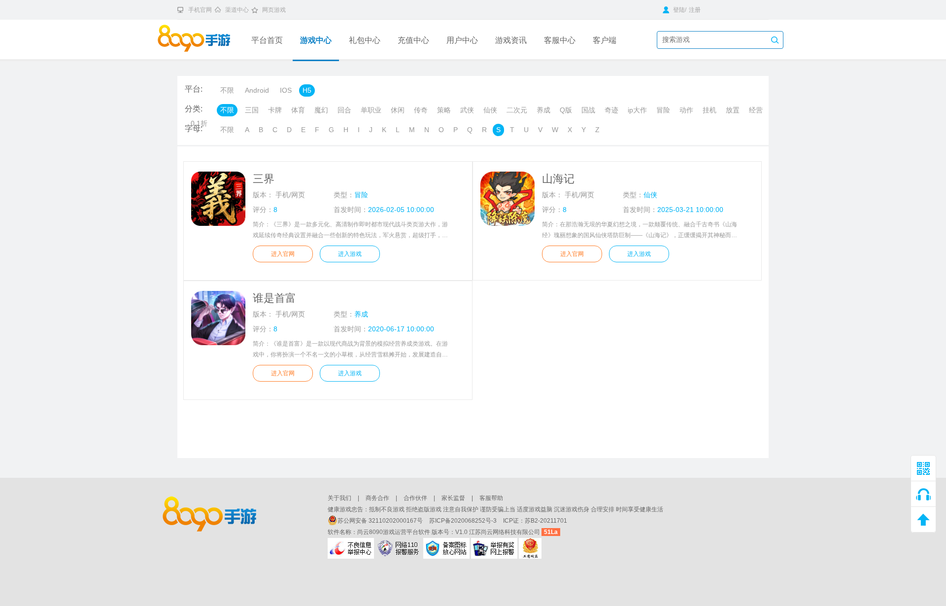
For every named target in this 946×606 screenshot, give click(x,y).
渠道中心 (237, 9)
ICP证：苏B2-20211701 (535, 520)
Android (257, 90)
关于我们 (339, 498)
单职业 (371, 110)
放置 (733, 110)
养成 (543, 110)
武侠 (467, 110)
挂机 (709, 110)
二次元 (517, 110)
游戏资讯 (511, 40)
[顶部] (923, 520)
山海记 (558, 179)
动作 (686, 110)
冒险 (663, 110)
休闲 (398, 110)
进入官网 (283, 253)
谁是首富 (274, 298)
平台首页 (267, 40)
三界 (263, 179)
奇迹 (611, 110)
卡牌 (275, 110)
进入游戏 (350, 253)
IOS (286, 90)
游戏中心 (316, 40)
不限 (227, 90)
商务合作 (377, 498)
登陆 (678, 9)
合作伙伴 (415, 498)
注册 (695, 9)
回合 (344, 110)
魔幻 (321, 110)
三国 (252, 110)
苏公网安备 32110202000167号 (381, 520)
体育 (298, 110)
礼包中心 (364, 40)
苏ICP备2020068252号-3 (463, 520)
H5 (307, 90)
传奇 (421, 110)
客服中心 (559, 40)
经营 (756, 110)
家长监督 (453, 498)
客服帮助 (491, 498)
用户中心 (462, 40)
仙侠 (490, 110)
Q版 (566, 110)
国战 (588, 110)
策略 (444, 110)
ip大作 (637, 110)
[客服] (923, 494)
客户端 (604, 40)
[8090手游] (201, 39)
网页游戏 (274, 9)
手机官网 (200, 9)
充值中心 (413, 40)
